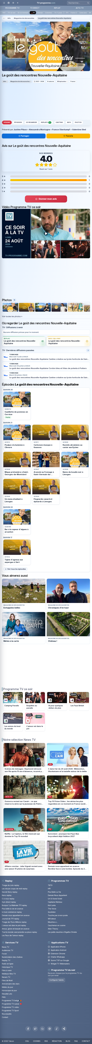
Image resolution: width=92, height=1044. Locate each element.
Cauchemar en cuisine (56, 925)
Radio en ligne (7, 964)
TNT (4, 13)
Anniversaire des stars (10, 984)
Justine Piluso (20, 129)
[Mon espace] (9, 3)
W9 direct (52, 919)
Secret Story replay (9, 892)
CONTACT (86, 1041)
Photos (78, 122)
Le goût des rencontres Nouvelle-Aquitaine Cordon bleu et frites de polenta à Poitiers (48, 368)
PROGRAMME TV (12, 8)
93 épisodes (61, 81)
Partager (25, 136)
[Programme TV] (4, 18)
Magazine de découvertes (24, 18)
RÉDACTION (57, 1041)
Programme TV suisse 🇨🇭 (12, 1004)
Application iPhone (58, 947)
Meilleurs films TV (9, 974)
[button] (64, 1028)
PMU (4, 997)
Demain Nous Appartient (57, 895)
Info (9, 18)
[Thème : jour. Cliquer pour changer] (13, 3)
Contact (5, 1017)
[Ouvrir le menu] (4, 3)
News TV (5, 947)
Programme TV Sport (10, 1010)
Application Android (58, 950)
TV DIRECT (34, 8)
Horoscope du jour (9, 990)
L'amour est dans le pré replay (14, 925)
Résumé (7, 122)
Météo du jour (7, 987)
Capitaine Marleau (55, 902)
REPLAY (57, 8)
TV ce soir (11, 13)
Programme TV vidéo (10, 1007)
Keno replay (7, 895)
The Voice (52, 909)
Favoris (69, 136)
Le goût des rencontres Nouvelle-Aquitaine (54, 18)
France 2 (74, 13)
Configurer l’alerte (56, 980)
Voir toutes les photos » (12, 316)
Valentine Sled (79, 129)
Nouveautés (7, 1014)
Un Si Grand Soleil (55, 899)
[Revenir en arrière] (18, 3)
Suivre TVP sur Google (60, 960)
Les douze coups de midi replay (14, 889)
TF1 (67, 13)
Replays (45, 122)
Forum (4, 954)
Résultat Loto (7, 994)
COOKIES (36, 1041)
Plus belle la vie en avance (12, 909)
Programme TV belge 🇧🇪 (12, 1000)
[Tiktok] (56, 1028)
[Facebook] (28, 1028)
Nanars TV (6, 977)
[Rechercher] (88, 2)
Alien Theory (53, 929)
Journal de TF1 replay (10, 919)
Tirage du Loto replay (10, 885)
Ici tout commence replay (12, 912)
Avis (69, 122)
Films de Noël (7, 980)
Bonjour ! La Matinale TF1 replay (14, 905)
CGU (27, 1041)
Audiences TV (7, 950)
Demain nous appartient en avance (15, 915)
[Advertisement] (46, 101)
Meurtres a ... (53, 922)
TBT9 (50, 885)
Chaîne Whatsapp (58, 957)
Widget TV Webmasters (60, 964)
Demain (40, 13)
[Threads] (49, 1028)
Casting (59, 122)
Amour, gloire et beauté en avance (15, 929)
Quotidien (52, 912)
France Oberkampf (61, 129)
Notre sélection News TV (19, 739)
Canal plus (83, 13)
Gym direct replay (9, 902)
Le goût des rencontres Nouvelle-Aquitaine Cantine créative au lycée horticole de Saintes (49, 359)
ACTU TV (79, 8)
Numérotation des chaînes (12, 957)
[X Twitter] (35, 1028)
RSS (46, 1041)
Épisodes (18, 122)
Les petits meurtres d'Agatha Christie (62, 932)
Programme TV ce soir (18, 689)
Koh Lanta (52, 905)
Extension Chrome (58, 954)
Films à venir (7, 970)
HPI (49, 889)
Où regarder (31, 122)
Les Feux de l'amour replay (12, 935)
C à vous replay (8, 899)
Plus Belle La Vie (54, 892)
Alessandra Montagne (39, 129)
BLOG (68, 1041)
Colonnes (48, 13)
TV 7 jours (58, 13)
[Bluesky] (42, 1028)
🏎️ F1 (33, 13)
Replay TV (6, 960)
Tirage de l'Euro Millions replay (14, 922)
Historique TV (7, 967)
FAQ (76, 1041)
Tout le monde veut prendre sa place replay (19, 932)
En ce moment (23, 13)
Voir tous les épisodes (16, 569)
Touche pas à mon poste (58, 915)
